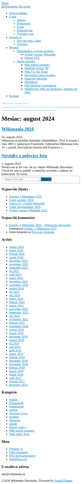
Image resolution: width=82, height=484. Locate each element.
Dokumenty (24, 23)
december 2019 (18, 336)
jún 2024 (14, 295)
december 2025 (18, 260)
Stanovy (22, 20)
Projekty (14, 47)
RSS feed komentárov (22, 455)
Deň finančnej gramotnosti (40, 85)
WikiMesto (31, 82)
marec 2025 (16, 278)
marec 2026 (16, 250)
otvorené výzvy (18, 413)
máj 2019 (14, 347)
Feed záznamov (18, 452)
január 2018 (16, 371)
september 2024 (18, 285)
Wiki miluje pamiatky (37, 64)
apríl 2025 (15, 274)
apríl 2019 (15, 350)
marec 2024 (16, 298)
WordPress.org (18, 459)
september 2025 (18, 267)
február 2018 (17, 367)
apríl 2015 (15, 378)
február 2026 (17, 254)
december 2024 (18, 281)
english (13, 399)
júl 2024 (14, 291)
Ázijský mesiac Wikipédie (40, 54)
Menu (5, 3)
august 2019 (16, 340)
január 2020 (16, 333)
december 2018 (18, 360)
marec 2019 (16, 353)
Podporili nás (25, 30)
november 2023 (18, 309)
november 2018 (18, 364)
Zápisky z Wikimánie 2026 (25, 196)
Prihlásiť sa (16, 448)
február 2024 (17, 302)
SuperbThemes (63, 480)
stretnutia (14, 420)
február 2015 (17, 381)
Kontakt (14, 95)
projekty (14, 416)
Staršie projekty (26, 61)
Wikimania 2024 (18, 128)
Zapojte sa (15, 37)
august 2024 (16, 288)
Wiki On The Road (35, 71)
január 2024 (16, 305)
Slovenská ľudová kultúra (39, 75)
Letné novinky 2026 (21, 200)
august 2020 (16, 329)
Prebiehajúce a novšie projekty (35, 51)
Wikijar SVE (32, 58)
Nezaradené (16, 403)
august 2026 (16, 247)
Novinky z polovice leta (24, 155)
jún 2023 (14, 316)
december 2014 (18, 385)
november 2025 (18, 264)
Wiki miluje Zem (19, 434)
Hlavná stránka (18, 13)
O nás (12, 16)
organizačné (16, 406)
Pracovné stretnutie (43, 232)
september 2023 (18, 312)
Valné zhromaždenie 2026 (24, 207)
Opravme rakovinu (35, 78)
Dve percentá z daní (29, 40)
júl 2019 (14, 343)
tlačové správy (18, 427)
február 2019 (17, 357)
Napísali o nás (25, 33)
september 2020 (18, 326)
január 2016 (16, 374)
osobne (13, 410)
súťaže (13, 423)
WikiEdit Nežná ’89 (36, 68)
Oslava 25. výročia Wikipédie (27, 203)
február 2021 (17, 322)
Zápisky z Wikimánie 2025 (40, 228)
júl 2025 (14, 271)
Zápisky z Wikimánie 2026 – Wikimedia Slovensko (40, 225)
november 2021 (18, 319)
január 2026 (16, 257)
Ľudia (20, 27)
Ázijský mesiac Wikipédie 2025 (28, 210)
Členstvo (22, 44)
